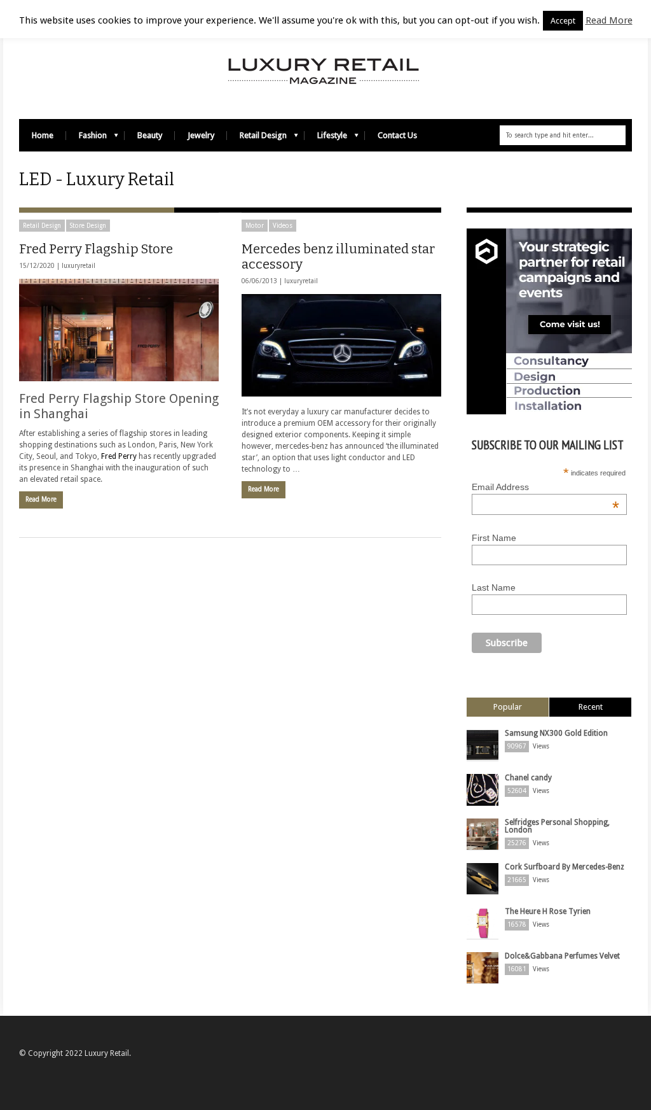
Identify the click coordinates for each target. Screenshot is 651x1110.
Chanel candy (528, 777)
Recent (591, 707)
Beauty (149, 135)
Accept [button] (563, 20)
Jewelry (201, 135)
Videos (282, 225)
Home (42, 135)
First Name (494, 538)
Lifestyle (326, 138)
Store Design (88, 225)
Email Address (545, 487)
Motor (254, 225)
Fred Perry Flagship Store (96, 248)
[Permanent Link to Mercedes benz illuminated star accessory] (341, 345)
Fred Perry (120, 456)
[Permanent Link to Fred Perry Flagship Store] (119, 330)
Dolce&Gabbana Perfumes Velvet (562, 956)
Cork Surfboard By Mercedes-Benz (564, 866)
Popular (507, 707)
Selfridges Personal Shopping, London (557, 826)
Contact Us (397, 135)
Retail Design (257, 138)
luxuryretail (78, 265)
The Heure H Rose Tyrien (548, 911)
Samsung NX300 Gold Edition (556, 733)
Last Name (494, 587)
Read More (41, 499)
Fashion (86, 138)
